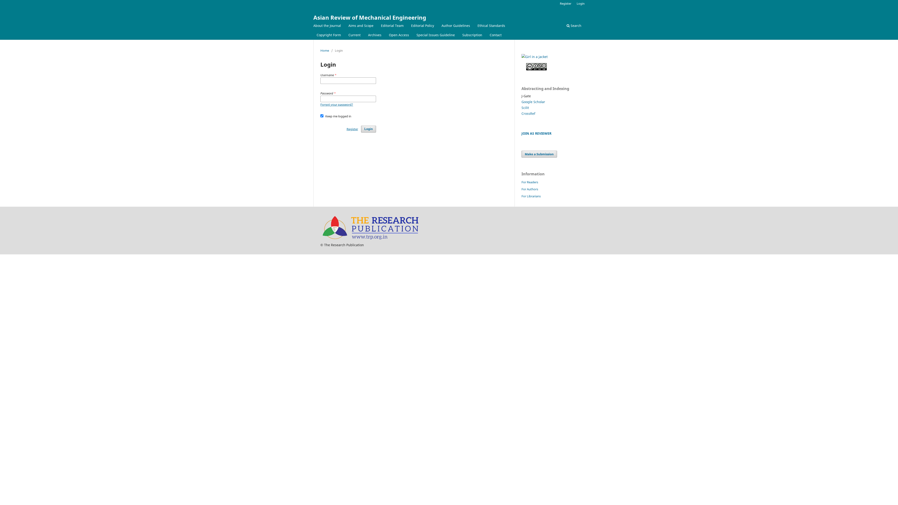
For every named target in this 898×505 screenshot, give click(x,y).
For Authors (529, 189)
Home (324, 50)
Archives (374, 35)
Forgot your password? (336, 104)
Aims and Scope (360, 25)
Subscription (472, 35)
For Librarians (531, 196)
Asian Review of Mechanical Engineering (369, 17)
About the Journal (327, 25)
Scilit (525, 107)
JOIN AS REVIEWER (536, 133)
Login (581, 3)
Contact (496, 35)
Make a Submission (539, 154)
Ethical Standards (491, 25)
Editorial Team (392, 25)
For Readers (529, 182)
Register (565, 3)
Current (354, 35)
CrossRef (528, 113)
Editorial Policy (422, 25)
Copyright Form (329, 35)
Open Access (399, 35)
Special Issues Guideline (435, 35)
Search (575, 25)
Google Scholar (533, 102)
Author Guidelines (456, 25)
